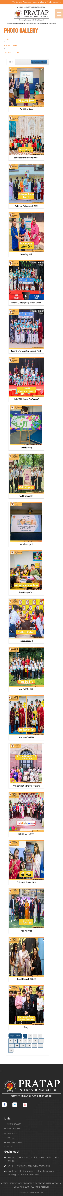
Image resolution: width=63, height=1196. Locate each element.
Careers (9, 1146)
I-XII (11, 61)
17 (40, 1045)
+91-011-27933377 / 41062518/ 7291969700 (32, 7)
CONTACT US (12, 1133)
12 (11, 1045)
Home (6, 39)
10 (35, 1040)
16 (35, 1045)
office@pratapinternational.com (46, 23)
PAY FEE (10, 1138)
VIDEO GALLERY (13, 1128)
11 (41, 1040)
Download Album (39, 62)
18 (11, 1050)
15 (29, 1045)
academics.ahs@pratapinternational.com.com (22, 23)
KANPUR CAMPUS (14, 1142)
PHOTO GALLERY (14, 1124)
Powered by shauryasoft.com (31, 1192)
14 (23, 1045)
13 (17, 1045)
